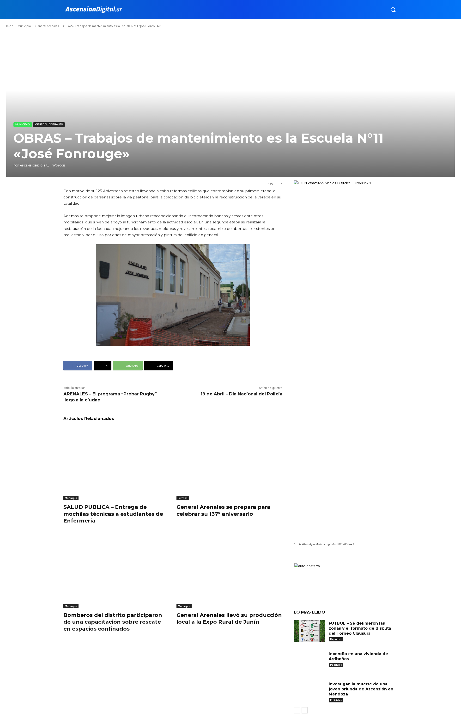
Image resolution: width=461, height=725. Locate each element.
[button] (393, 9)
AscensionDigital (34, 165)
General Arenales (47, 26)
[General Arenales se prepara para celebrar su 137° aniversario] (229, 463)
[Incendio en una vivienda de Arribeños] (309, 661)
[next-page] (305, 710)
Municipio (24, 26)
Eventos (183, 498)
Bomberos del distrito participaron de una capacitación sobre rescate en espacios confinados (112, 622)
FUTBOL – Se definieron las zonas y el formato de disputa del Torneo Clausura (360, 628)
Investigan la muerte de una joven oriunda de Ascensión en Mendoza (361, 689)
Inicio (9, 26)
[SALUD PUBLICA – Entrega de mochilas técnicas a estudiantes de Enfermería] (116, 463)
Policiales (336, 664)
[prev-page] (297, 710)
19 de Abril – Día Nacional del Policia (241, 394)
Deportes (336, 639)
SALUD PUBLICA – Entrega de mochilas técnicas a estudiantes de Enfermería (113, 514)
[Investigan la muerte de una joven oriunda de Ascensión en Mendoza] (309, 691)
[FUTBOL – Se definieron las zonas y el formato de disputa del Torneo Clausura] (309, 631)
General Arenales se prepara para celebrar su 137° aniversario (223, 510)
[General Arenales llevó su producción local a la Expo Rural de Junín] (229, 571)
